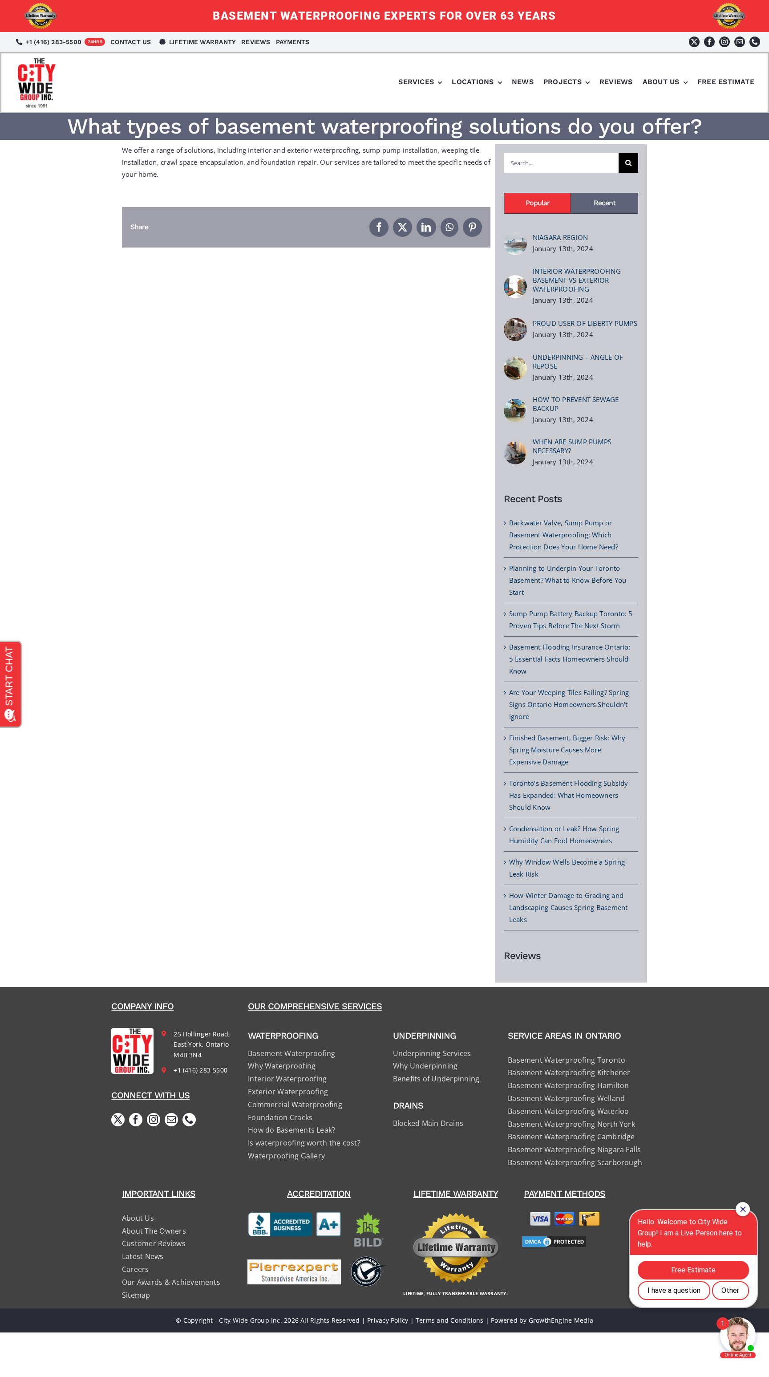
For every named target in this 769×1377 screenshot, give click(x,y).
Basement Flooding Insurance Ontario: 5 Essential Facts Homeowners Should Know (570, 658)
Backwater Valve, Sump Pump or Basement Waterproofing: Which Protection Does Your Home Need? (563, 534)
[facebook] (709, 42)
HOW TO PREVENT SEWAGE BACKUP (576, 404)
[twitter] (694, 42)
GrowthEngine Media (561, 1320)
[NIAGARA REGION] (515, 237)
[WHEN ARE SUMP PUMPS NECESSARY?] (515, 447)
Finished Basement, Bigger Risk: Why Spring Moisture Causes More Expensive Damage (567, 749)
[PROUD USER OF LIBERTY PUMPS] (515, 323)
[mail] (739, 42)
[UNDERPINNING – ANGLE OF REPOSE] (515, 362)
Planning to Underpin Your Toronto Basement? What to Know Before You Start (567, 580)
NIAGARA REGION (560, 237)
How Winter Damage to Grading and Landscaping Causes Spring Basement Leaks (568, 907)
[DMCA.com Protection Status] (565, 1241)
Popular (538, 203)
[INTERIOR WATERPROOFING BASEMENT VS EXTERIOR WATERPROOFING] (515, 280)
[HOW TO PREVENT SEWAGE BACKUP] (515, 404)
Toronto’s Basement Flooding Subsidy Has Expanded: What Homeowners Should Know (568, 795)
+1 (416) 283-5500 (200, 1070)
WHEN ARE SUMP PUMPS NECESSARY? (572, 446)
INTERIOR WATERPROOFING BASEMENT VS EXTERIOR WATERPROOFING (577, 280)
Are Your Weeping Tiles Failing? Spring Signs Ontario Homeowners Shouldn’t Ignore (569, 704)
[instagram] (724, 42)
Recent (604, 203)
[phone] (754, 42)
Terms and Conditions (450, 1320)
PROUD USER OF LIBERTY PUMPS (585, 323)
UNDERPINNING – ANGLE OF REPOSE (578, 361)
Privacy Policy (387, 1320)
